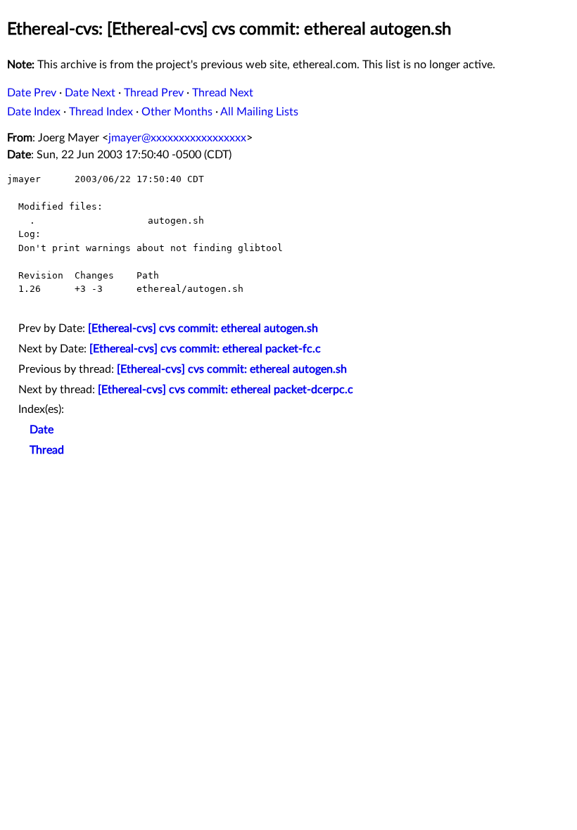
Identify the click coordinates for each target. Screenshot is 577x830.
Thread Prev (154, 92)
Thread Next (222, 92)
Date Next (90, 92)
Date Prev (31, 92)
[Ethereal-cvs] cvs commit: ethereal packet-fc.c (205, 349)
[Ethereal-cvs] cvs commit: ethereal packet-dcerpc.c (225, 389)
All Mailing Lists (259, 111)
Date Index (34, 111)
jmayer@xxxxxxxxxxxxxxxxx (177, 137)
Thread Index (101, 111)
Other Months (177, 111)
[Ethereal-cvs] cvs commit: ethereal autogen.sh (203, 328)
